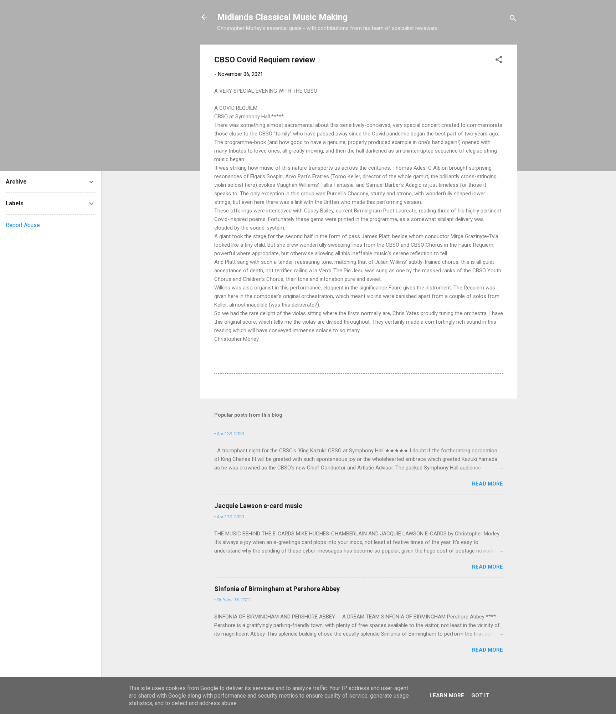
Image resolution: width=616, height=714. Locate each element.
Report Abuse (23, 225)
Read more (487, 484)
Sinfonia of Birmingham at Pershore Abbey (277, 588)
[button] (498, 60)
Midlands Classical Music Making (282, 17)
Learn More (447, 695)
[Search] (513, 19)
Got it (480, 695)
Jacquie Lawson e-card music (258, 505)
